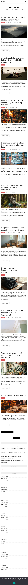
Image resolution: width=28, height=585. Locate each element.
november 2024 (4, 483)
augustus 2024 (4, 489)
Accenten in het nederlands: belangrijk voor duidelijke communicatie (12, 60)
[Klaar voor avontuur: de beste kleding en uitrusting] (14, 31)
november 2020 (4, 556)
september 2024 (4, 487)
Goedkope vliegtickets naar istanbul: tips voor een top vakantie (12, 102)
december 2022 (4, 517)
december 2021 (4, 530)
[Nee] (26, 581)
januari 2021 (3, 552)
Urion (7, 22)
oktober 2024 (4, 485)
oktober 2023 (4, 504)
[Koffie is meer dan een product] (14, 406)
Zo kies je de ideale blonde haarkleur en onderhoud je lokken (12, 270)
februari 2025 (4, 478)
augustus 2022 (4, 521)
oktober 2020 (4, 558)
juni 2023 (3, 511)
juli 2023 (3, 508)
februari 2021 (4, 550)
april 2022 (3, 526)
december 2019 (4, 567)
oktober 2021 (4, 534)
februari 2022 (4, 528)
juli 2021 (3, 541)
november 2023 (4, 502)
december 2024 (4, 480)
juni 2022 (3, 524)
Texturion (14, 7)
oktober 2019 (4, 569)
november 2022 (4, 519)
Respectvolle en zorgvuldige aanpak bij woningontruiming (13, 228)
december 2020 (4, 554)
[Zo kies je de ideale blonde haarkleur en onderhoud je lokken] (14, 283)
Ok (14, 583)
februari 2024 (4, 498)
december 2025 (4, 476)
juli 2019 (3, 571)
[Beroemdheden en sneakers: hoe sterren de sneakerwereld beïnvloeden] (14, 158)
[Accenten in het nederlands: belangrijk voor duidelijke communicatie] (14, 73)
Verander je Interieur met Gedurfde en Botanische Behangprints (11, 355)
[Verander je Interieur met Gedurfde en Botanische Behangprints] (14, 368)
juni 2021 (3, 543)
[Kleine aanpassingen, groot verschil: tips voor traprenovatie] (14, 326)
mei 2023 (3, 513)
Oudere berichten (8, 431)
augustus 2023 (4, 506)
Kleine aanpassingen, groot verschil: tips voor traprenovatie (12, 312)
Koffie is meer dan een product (13, 395)
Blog (3, 22)
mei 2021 (3, 545)
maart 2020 (3, 565)
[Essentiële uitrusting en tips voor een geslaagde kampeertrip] (14, 201)
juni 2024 (3, 493)
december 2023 (4, 500)
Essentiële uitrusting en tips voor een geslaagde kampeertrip (12, 187)
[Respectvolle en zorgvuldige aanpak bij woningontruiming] (14, 241)
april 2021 (3, 548)
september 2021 (4, 537)
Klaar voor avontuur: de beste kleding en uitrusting (13, 18)
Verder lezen (5, 50)
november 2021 (4, 532)
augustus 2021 (4, 539)
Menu (3, 1)
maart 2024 (3, 496)
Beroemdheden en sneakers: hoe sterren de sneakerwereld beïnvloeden (13, 145)
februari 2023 (4, 515)
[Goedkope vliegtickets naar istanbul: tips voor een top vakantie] (14, 116)
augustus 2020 (4, 561)
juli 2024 (3, 491)
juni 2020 (3, 563)
